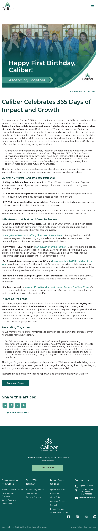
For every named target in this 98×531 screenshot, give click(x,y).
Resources (54, 493)
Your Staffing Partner (35, 489)
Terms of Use (90, 527)
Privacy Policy (75, 527)
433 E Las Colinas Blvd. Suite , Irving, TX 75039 (86, 491)
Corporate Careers (57, 501)
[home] (8, 6)
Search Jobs (48, 468)
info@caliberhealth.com (87, 497)
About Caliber (55, 497)
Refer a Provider (57, 509)
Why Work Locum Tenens (13, 489)
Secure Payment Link (59, 513)
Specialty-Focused (57, 489)
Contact (53, 505)
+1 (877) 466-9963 (86, 486)
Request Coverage (34, 497)
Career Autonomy (9, 500)
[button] (92, 6)
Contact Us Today (15, 383)
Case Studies (31, 493)
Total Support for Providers (9, 494)
